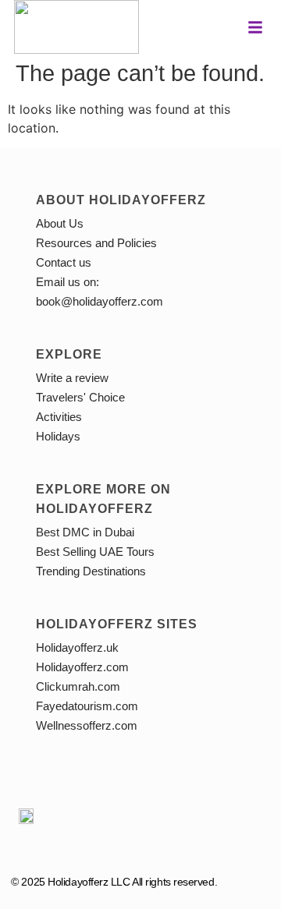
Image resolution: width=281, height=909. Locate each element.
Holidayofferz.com (82, 667)
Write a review (72, 377)
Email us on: (67, 281)
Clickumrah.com (78, 686)
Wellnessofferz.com (86, 725)
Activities (59, 416)
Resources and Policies (96, 242)
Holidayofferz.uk (77, 647)
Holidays (58, 436)
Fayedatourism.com (87, 706)
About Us (60, 223)
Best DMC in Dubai (85, 532)
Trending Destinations (91, 571)
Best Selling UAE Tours (95, 551)
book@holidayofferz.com (99, 301)
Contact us (63, 262)
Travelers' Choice (80, 397)
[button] (255, 27)
